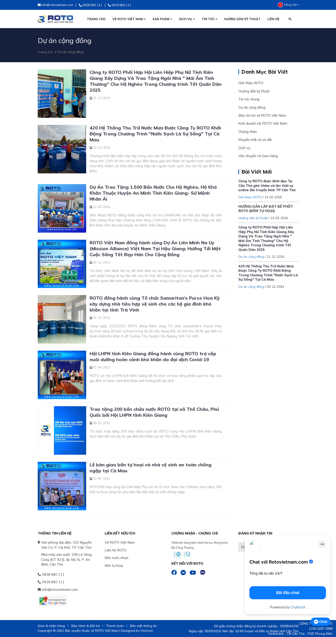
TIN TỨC (209, 19)
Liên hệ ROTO (115, 550)
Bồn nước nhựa (116, 558)
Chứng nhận (247, 131)
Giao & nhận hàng (51, 626)
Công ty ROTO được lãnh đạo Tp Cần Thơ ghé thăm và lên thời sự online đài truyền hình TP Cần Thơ (267, 185)
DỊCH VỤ (186, 19)
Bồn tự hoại (114, 565)
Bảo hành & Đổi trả (85, 626)
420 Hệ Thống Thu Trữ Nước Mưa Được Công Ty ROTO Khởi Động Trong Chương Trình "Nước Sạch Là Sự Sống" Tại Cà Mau (268, 273)
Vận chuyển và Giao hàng (258, 156)
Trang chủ (45, 52)
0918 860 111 (53, 582)
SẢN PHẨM (161, 19)
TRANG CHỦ (96, 19)
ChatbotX (297, 607)
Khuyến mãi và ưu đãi (255, 139)
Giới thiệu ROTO (250, 83)
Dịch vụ (244, 148)
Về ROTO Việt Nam (120, 542)
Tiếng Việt (290, 4)
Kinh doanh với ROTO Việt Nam (262, 123)
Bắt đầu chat (287, 592)
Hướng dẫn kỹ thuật (254, 91)
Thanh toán (115, 626)
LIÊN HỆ (273, 19)
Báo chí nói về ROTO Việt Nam (262, 115)
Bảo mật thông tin (143, 626)
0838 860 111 (53, 574)
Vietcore (146, 631)
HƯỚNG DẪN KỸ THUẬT (242, 19)
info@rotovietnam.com (60, 589)
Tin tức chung (248, 99)
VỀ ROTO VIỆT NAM (128, 19)
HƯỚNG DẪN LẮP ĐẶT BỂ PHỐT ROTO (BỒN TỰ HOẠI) (265, 208)
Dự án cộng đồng (70, 52)
